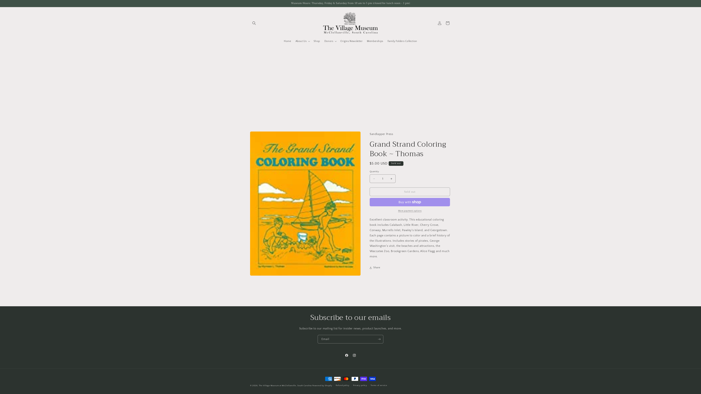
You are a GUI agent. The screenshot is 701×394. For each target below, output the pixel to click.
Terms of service (379, 385)
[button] (254, 23)
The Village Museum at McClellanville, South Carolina (285, 386)
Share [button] (376, 267)
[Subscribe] (379, 339)
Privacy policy (360, 385)
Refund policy (342, 385)
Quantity (374, 171)
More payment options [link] (410, 211)
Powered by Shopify (322, 386)
